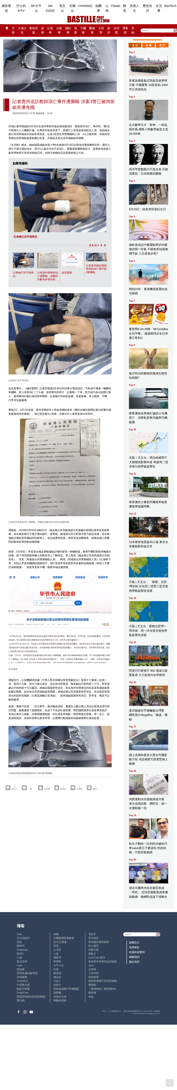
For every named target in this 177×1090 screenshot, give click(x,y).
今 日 (135, 45)
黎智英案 (33, 30)
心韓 (107, 8)
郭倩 (56, 945)
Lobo (19, 965)
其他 (132, 30)
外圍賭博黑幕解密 (63, 937)
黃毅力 (92, 953)
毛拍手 (92, 934)
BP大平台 (36, 8)
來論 (91, 996)
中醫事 (83, 30)
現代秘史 (93, 937)
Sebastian (22, 949)
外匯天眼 (93, 949)
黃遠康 (21, 969)
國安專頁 (6, 8)
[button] (100, 245)
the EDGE (50, 8)
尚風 (56, 969)
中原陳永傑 (23, 984)
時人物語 (93, 945)
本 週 (149, 45)
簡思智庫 (93, 977)
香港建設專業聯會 (98, 941)
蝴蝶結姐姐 (59, 1000)
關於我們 (134, 961)
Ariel (19, 934)
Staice (56, 980)
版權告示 (134, 942)
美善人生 (134, 8)
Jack (91, 965)
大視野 (101, 30)
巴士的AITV (21, 8)
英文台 (62, 8)
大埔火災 (22, 30)
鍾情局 (21, 945)
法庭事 (59, 30)
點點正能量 (23, 988)
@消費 (116, 30)
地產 (75, 30)
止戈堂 (57, 949)
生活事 (159, 8)
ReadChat (22, 992)
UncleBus (22, 980)
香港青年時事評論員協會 (102, 961)
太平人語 (58, 965)
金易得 (92, 969)
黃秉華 (57, 961)
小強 (19, 957)
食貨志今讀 (59, 996)
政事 (42, 30)
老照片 (57, 984)
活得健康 (22, 977)
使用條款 (134, 947)
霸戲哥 (57, 957)
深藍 (19, 941)
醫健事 (92, 30)
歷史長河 (147, 8)
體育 (124, 8)
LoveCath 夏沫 (96, 957)
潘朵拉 (57, 977)
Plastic (115, 6)
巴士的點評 (23, 937)
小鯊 (56, 953)
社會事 (50, 30)
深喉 (56, 934)
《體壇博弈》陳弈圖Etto (102, 988)
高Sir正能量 (60, 941)
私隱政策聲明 (137, 952)
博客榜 (125, 30)
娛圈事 (98, 8)
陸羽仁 (21, 953)
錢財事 (68, 30)
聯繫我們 (134, 957)
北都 (13, 30)
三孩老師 (93, 973)
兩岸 (108, 30)
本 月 (162, 45)
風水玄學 (22, 961)
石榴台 (72, 8)
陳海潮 (92, 992)
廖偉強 (57, 973)
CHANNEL (85, 6)
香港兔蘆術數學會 (27, 973)
